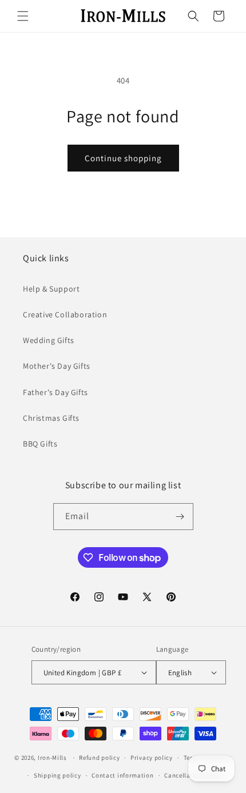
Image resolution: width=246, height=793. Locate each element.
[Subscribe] (180, 516)
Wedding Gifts (48, 340)
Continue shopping (123, 158)
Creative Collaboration (65, 314)
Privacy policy (151, 758)
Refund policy (99, 758)
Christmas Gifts (51, 418)
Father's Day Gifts (55, 392)
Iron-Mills (52, 758)
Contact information (122, 775)
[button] (22, 16)
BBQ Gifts (40, 444)
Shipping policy (57, 775)
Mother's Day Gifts (56, 366)
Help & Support (51, 289)
